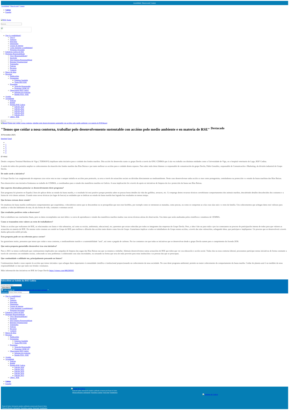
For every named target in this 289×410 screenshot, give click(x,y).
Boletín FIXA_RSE (21, 94)
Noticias (13, 66)
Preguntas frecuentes (17, 50)
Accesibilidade (137, 3)
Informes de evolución (22, 92)
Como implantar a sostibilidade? (21, 48)
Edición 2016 (19, 113)
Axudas (8, 96)
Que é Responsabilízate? (18, 56)
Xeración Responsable (22, 86)
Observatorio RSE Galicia (19, 90)
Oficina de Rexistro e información (81, 392)
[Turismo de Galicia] (210, 394)
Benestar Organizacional (18, 62)
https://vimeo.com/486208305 (61, 270)
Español (8, 12)
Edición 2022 (19, 109)
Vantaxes (13, 40)
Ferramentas (14, 78)
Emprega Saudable (21, 80)
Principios (13, 42)
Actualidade (9, 99)
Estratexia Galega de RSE (14, 52)
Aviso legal (106, 392)
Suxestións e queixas (96, 392)
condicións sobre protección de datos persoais (31, 290)
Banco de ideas (10, 72)
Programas (13, 84)
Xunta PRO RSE (20, 82)
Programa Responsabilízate (15, 54)
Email (10, 139)
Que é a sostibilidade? (13, 35)
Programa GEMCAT (21, 88)
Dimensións (14, 44)
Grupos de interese (16, 46)
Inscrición (13, 58)
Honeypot (4, 292)
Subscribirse (6, 287)
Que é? (12, 38)
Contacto (153, 3)
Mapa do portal (146, 3)
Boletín (12, 103)
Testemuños (14, 64)
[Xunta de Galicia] (78, 389)
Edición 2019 (19, 111)
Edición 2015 (19, 115)
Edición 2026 (19, 107)
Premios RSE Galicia (17, 105)
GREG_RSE (14, 117)
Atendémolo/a (113, 392)
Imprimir (4, 139)
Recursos (13, 68)
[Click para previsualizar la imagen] (144, 123)
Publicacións (14, 76)
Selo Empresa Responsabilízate (21, 60)
